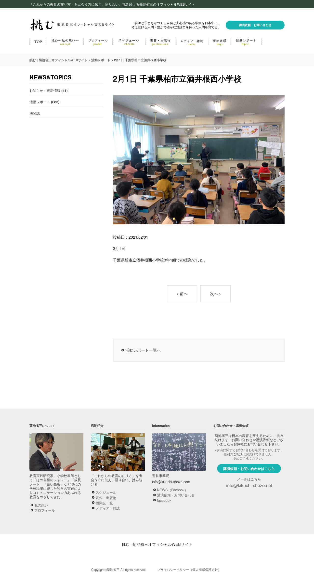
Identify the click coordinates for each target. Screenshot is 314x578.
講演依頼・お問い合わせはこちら (249, 468)
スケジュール (106, 492)
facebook (164, 500)
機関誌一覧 (104, 502)
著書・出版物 (160, 42)
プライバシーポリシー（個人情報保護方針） (189, 569)
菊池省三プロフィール (97, 42)
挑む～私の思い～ (65, 42)
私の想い (41, 504)
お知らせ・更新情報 (44, 90)
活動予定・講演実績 (128, 42)
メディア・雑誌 (191, 42)
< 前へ (182, 293)
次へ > (215, 293)
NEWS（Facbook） (172, 489)
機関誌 (34, 113)
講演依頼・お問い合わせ (255, 25)
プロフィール (44, 510)
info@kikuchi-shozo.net (249, 485)
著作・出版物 (106, 497)
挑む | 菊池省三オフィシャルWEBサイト (157, 544)
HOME (38, 42)
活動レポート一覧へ (143, 350)
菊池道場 (219, 42)
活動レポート (246, 42)
